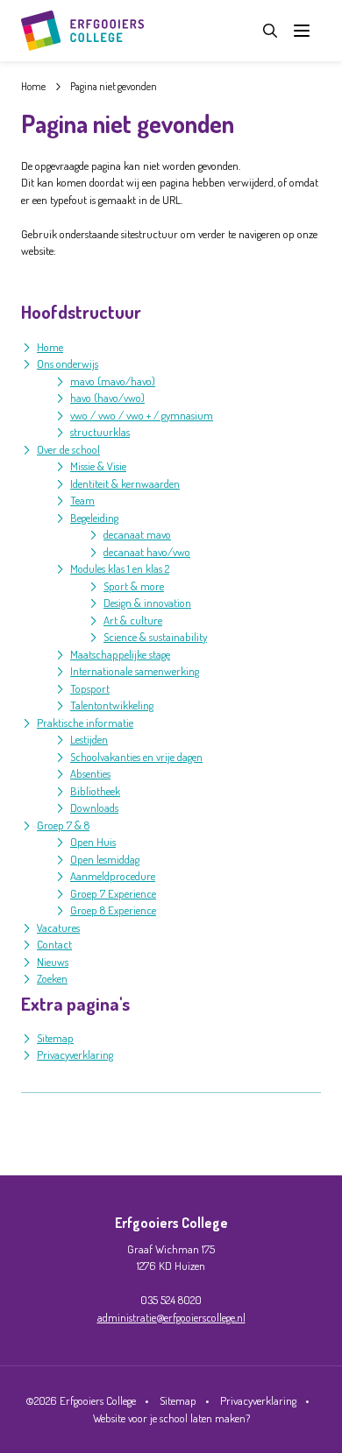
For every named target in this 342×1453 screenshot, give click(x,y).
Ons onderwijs (67, 363)
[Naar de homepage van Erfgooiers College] (82, 31)
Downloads (94, 808)
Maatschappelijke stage (120, 654)
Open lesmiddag (104, 859)
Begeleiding (94, 518)
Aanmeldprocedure (112, 876)
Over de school (68, 449)
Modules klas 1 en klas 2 (119, 568)
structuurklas (100, 432)
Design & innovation (147, 603)
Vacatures (58, 927)
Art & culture (132, 620)
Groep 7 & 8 (63, 825)
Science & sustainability (155, 637)
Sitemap (55, 1038)
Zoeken (52, 978)
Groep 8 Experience (113, 910)
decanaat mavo (137, 534)
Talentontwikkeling (111, 705)
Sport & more (133, 586)
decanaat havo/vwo (146, 552)
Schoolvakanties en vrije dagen (136, 757)
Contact (54, 944)
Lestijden (89, 739)
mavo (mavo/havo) (112, 381)
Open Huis (93, 842)
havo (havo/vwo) (107, 398)
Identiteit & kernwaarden (125, 483)
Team (82, 500)
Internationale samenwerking (134, 671)
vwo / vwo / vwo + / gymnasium (141, 415)
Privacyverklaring (75, 1054)
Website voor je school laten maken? (171, 1418)
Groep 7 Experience (113, 893)
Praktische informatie (85, 723)
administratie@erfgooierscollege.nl (171, 1317)
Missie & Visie (98, 466)
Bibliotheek (95, 791)
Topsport (90, 688)
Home (50, 347)
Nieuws (52, 962)
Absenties (90, 773)
